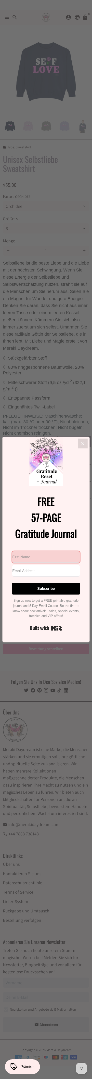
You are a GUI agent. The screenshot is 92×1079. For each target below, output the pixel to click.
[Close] (83, 443)
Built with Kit (46, 628)
